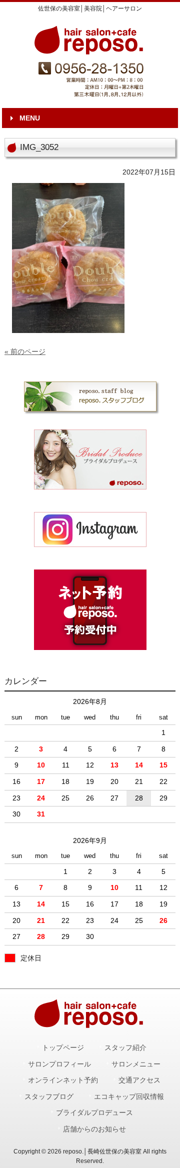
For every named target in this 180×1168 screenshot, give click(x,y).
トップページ (63, 1048)
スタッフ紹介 (125, 1048)
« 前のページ (25, 352)
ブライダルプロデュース (94, 1112)
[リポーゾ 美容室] (90, 529)
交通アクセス (139, 1080)
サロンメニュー (136, 1064)
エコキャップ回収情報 (129, 1096)
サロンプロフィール (59, 1064)
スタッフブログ (49, 1096)
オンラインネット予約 (63, 1080)
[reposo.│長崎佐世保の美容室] (90, 51)
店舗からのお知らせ (94, 1129)
